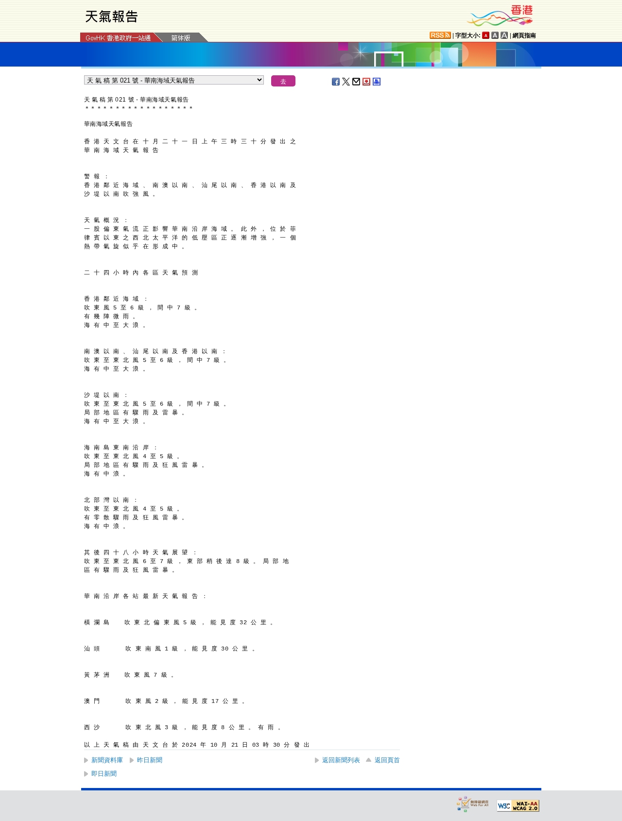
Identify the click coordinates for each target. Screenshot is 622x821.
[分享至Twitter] (346, 82)
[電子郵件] (356, 82)
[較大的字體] (495, 35)
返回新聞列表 (341, 760)
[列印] (377, 82)
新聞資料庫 (107, 760)
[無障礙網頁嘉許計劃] (472, 803)
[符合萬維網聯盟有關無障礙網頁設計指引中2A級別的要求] (518, 806)
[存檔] (367, 82)
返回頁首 (387, 760)
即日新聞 (104, 773)
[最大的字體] (504, 35)
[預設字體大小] (486, 35)
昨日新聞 (149, 760)
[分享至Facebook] (336, 82)
